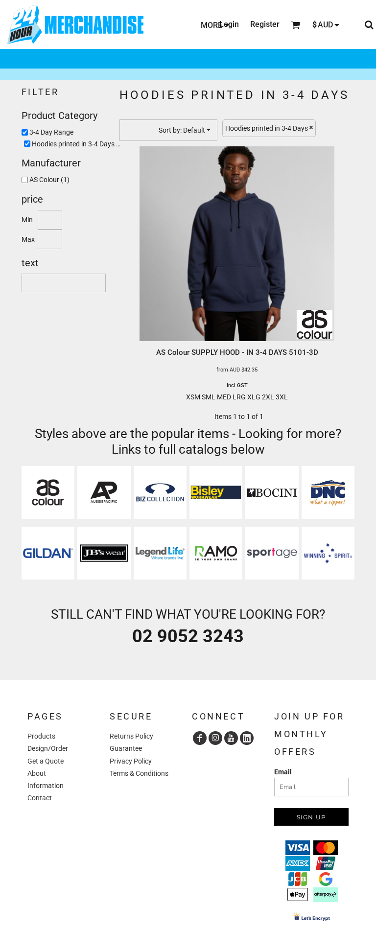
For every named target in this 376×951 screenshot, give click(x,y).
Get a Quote (45, 761)
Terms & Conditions (139, 773)
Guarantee (126, 748)
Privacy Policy (131, 761)
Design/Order (47, 748)
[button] (48, 492)
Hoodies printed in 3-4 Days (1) (78, 144)
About (36, 773)
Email (283, 772)
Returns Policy (131, 736)
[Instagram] (215, 738)
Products (41, 736)
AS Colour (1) (49, 180)
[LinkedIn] (247, 738)
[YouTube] (231, 738)
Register (265, 24)
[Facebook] (200, 738)
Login (229, 24)
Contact (39, 798)
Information (45, 785)
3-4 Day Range (51, 132)
